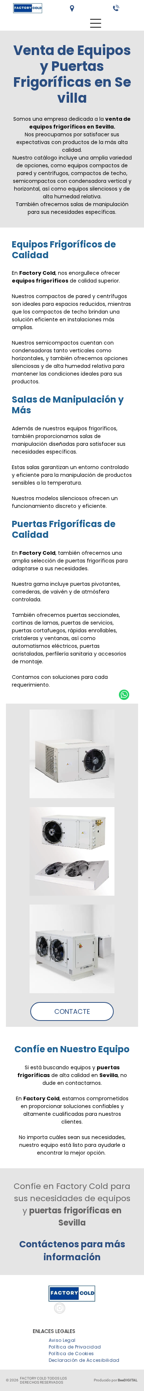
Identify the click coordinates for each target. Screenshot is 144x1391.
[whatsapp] (124, 696)
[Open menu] (95, 23)
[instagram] (59, 1309)
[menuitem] (62, 1340)
